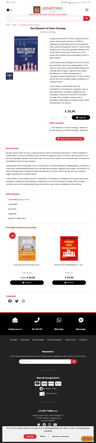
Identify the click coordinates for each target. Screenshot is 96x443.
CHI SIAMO (13, 340)
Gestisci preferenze (61, 436)
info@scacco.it (75, 2)
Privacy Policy (70, 340)
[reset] (81, 18)
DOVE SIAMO (24, 340)
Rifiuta (43, 436)
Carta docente (51, 393)
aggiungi (82, 117)
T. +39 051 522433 (41, 418)
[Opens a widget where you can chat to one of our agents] (87, 439)
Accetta (30, 436)
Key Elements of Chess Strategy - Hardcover (70, 128)
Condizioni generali (54, 340)
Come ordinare (38, 340)
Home (8, 25)
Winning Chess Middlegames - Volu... (69, 265)
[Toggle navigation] (87, 9)
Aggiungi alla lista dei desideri (71, 139)
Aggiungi (27, 282)
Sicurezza (83, 340)
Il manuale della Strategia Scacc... (27, 265)
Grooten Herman (27, 273)
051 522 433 (86, 2)
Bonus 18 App (51, 388)
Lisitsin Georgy (48, 32)
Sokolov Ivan (69, 273)
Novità (14, 25)
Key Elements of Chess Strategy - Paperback (70, 130)
